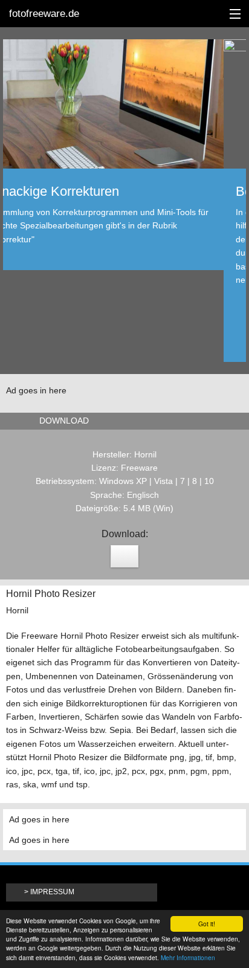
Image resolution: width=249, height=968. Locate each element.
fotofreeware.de (44, 13)
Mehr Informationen (188, 957)
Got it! (206, 923)
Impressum (52, 892)
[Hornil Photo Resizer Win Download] (124, 556)
